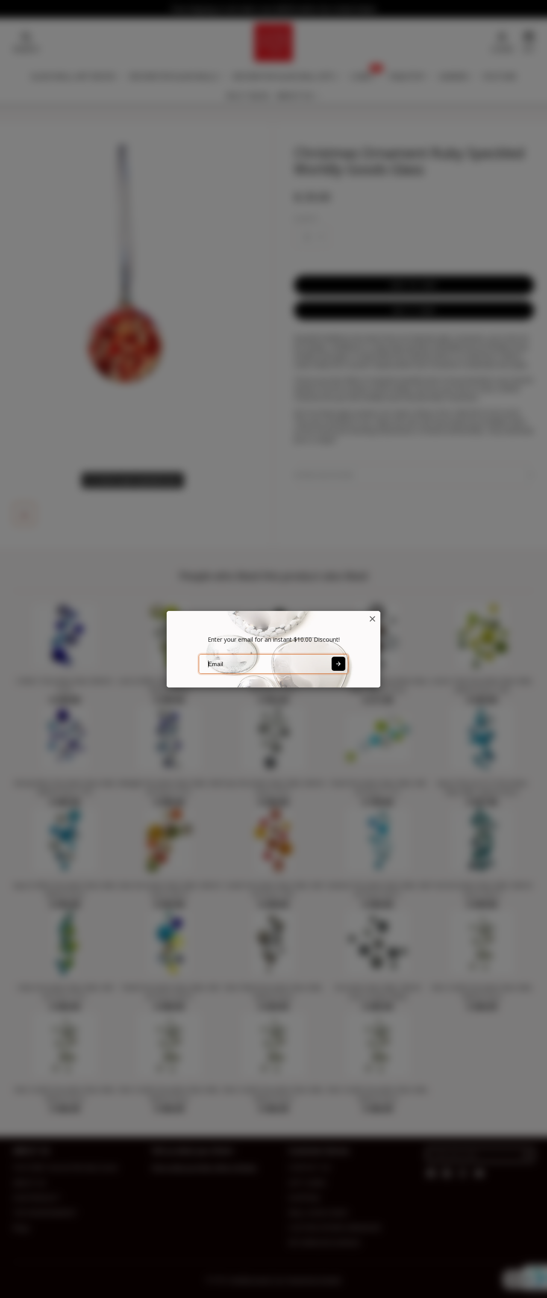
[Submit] (338, 663)
